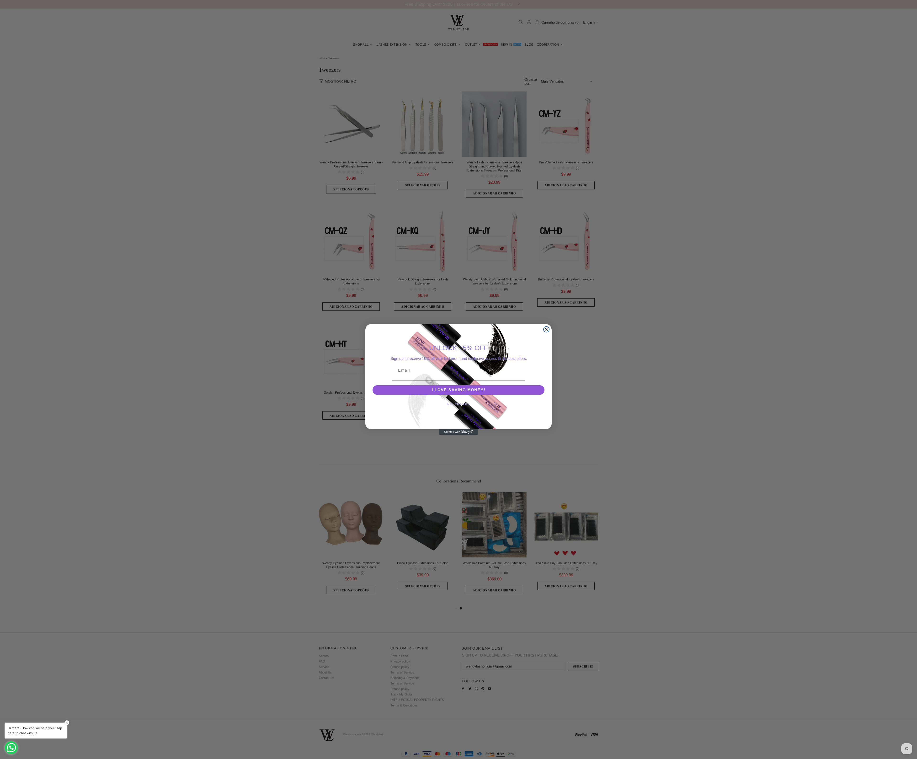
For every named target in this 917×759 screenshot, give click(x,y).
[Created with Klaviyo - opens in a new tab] (458, 432)
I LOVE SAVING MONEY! (458, 390)
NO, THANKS (458, 404)
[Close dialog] (546, 329)
